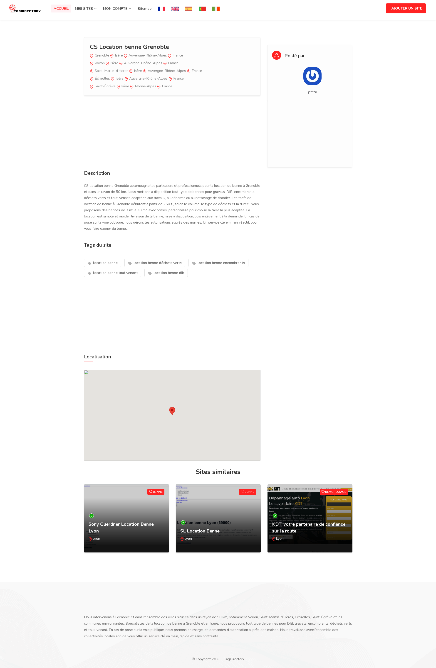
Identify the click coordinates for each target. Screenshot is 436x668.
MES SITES (84, 8)
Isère (119, 55)
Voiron (100, 63)
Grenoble (102, 55)
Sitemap (144, 8)
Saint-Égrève (105, 86)
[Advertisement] (172, 132)
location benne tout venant (115, 272)
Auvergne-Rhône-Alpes (148, 55)
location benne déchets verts (157, 262)
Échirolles (102, 78)
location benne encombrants (221, 262)
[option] (126, 523)
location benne (105, 262)
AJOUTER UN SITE (406, 8)
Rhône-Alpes (145, 86)
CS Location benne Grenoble (129, 47)
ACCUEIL (61, 8)
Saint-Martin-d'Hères (111, 70)
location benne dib (168, 272)
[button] (172, 411)
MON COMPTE (115, 8)
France (178, 55)
